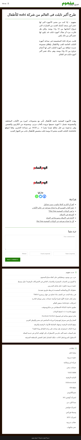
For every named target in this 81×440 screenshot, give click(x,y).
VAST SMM (72, 373)
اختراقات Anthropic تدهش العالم (64, 303)
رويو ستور (72, 353)
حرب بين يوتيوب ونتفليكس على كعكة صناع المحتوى (58, 277)
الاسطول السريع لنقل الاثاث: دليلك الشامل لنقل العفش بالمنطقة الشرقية (50, 337)
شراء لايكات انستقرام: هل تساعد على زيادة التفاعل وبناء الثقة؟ (54, 329)
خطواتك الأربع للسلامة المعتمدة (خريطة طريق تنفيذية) (57, 290)
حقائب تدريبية (71, 422)
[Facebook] (44, 196)
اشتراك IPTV (71, 417)
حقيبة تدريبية (71, 358)
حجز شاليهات (71, 427)
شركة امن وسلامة (70, 362)
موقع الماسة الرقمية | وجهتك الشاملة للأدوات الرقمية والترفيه (55, 324)
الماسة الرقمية (71, 377)
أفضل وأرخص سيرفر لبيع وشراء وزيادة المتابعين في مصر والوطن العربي (51, 320)
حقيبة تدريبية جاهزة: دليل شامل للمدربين (62, 286)
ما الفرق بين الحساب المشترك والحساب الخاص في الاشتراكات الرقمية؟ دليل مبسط (47, 282)
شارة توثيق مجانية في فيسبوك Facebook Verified (59, 316)
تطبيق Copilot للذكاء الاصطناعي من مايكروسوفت (59, 307)
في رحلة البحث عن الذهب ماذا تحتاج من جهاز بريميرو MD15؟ (55, 294)
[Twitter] (40, 196)
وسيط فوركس (71, 412)
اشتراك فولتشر (70, 407)
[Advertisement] (21, 35)
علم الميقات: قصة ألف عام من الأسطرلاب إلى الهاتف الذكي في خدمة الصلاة (49, 333)
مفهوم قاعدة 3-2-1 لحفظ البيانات (64, 312)
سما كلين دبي (71, 402)
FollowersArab (71, 382)
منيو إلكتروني (71, 392)
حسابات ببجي (71, 368)
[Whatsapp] (36, 196)
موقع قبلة (72, 387)
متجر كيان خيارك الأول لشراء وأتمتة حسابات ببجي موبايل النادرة (54, 299)
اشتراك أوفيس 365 (69, 397)
